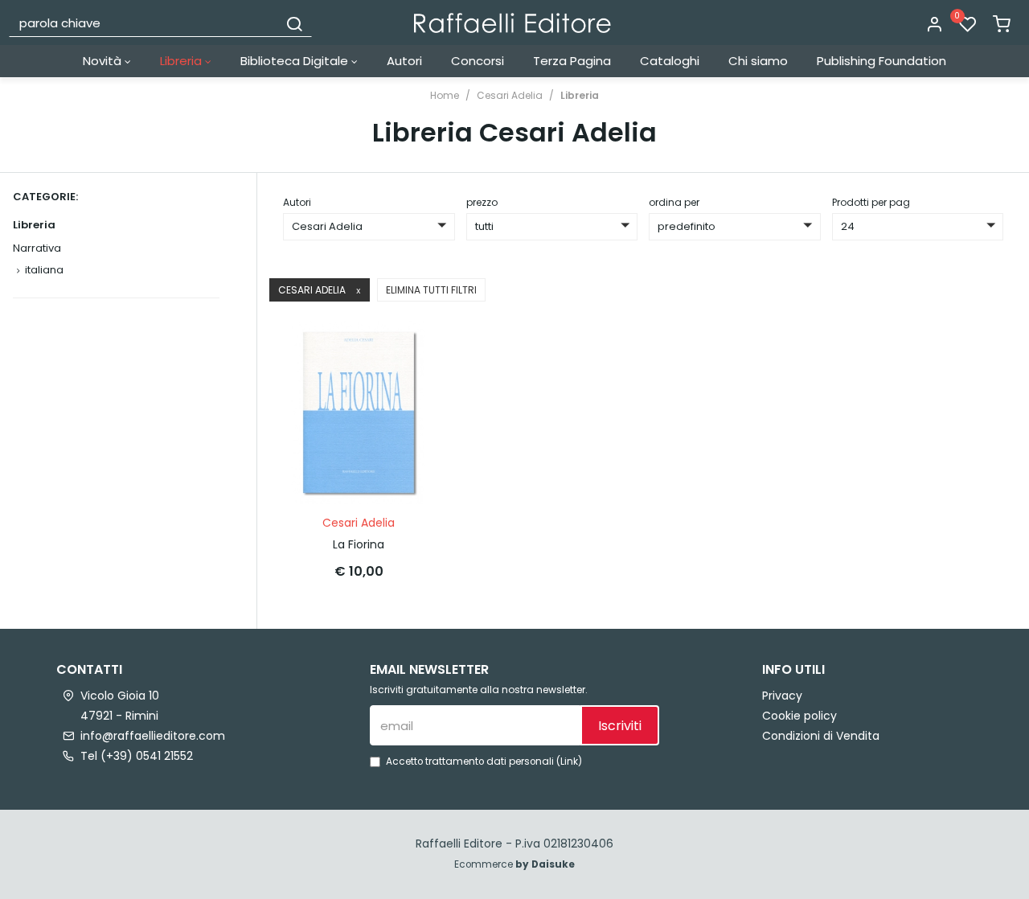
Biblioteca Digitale (295, 60)
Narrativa (37, 248)
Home (444, 95)
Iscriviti (620, 725)
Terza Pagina (572, 60)
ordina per (674, 202)
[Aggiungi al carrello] (406, 349)
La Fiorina (358, 544)
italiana (44, 269)
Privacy (782, 696)
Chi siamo (758, 60)
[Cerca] (294, 22)
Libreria (182, 60)
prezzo (482, 202)
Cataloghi (669, 60)
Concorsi (477, 60)
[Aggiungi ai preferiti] (406, 388)
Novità (104, 60)
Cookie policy (799, 716)
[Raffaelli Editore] (512, 23)
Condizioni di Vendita (820, 736)
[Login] (934, 24)
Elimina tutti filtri (431, 290)
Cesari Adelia (510, 95)
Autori (404, 60)
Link (569, 761)
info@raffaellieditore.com (152, 736)
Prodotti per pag (871, 202)
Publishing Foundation (881, 60)
